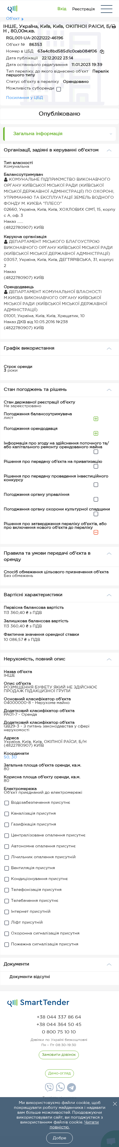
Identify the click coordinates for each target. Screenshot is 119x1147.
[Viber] (48, 1089)
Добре (59, 1138)
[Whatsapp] (60, 1090)
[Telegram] (71, 1089)
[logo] (38, 1003)
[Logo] (12, 8)
